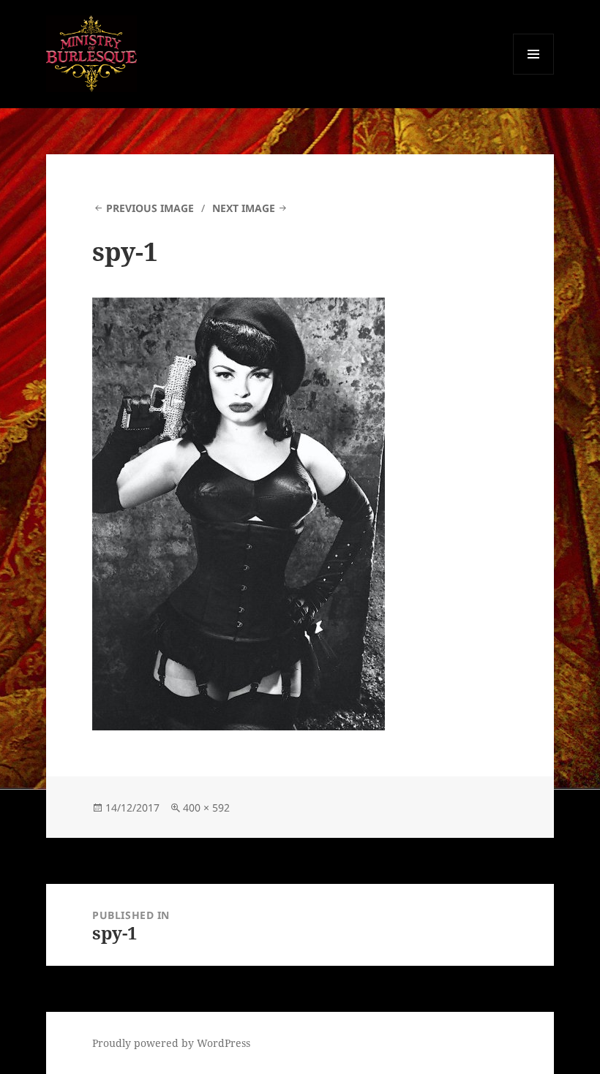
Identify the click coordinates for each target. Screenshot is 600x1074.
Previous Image (150, 208)
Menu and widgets (534, 74)
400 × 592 (206, 807)
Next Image (243, 208)
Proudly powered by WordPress (171, 1043)
